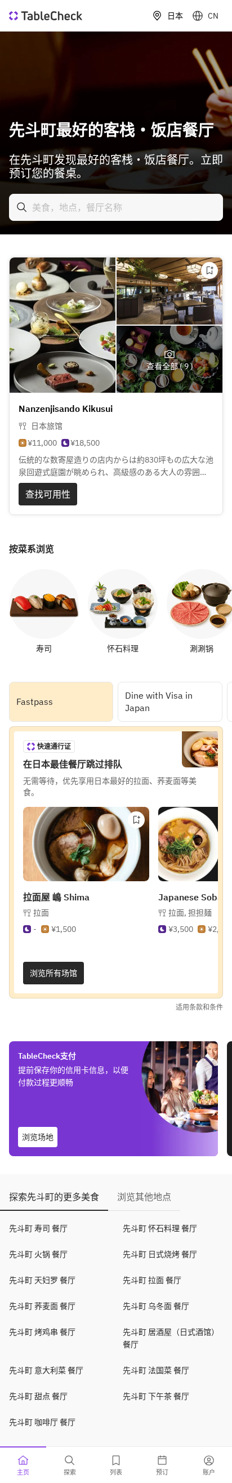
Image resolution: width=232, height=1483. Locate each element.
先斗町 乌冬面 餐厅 (156, 1306)
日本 (175, 16)
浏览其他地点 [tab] (144, 1196)
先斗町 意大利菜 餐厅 (46, 1370)
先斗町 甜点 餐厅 (38, 1396)
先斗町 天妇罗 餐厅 (42, 1280)
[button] (190, 913)
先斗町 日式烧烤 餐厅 (160, 1254)
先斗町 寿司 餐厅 (38, 1228)
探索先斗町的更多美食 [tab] (54, 1196)
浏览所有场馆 (53, 973)
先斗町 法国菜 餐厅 (156, 1370)
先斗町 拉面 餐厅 (152, 1280)
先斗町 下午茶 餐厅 (156, 1396)
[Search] (22, 207)
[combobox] (116, 207)
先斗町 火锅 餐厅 (38, 1254)
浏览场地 (37, 1137)
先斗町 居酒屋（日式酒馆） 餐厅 (171, 1338)
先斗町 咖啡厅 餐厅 (42, 1422)
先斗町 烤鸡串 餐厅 (42, 1332)
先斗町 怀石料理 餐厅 (160, 1228)
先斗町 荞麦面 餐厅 (42, 1306)
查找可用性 (47, 494)
